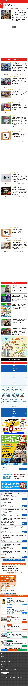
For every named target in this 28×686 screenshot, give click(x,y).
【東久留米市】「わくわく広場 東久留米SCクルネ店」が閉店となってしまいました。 (19, 93)
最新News (7, 8)
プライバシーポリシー (6, 666)
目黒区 (13, 394)
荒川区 (12, 389)
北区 (21, 389)
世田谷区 (8, 394)
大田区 (22, 394)
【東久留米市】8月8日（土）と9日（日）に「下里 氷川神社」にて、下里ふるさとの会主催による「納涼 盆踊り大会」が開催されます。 (19, 191)
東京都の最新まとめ (6, 387)
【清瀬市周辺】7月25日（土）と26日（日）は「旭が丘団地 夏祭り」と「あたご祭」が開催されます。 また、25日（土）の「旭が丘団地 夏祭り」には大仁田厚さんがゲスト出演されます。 (19, 122)
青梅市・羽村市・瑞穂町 (16, 404)
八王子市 (3, 404)
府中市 (3, 401)
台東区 (16, 389)
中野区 (16, 391)
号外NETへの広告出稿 (6, 661)
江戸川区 (13, 387)
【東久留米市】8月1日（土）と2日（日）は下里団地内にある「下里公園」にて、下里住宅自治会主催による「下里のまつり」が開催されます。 (19, 245)
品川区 (17, 394)
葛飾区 (22, 387)
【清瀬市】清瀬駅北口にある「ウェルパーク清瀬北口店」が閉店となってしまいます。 (19, 231)
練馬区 (12, 391)
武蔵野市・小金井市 (11, 396)
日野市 (23, 401)
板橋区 (7, 391)
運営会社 (3, 656)
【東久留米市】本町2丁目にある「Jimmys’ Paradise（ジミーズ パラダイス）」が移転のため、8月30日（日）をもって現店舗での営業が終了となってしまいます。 (19, 331)
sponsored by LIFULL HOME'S (21, 595)
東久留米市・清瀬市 (13, 399)
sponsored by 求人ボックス (22, 491)
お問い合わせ (4, 664)
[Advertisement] (14, 44)
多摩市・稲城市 (17, 401)
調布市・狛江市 (5, 399)
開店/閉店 (16, 8)
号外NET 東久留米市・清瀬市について (9, 669)
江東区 (18, 387)
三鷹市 (19, 396)
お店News (22, 8)
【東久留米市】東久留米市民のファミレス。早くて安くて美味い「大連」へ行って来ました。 (19, 321)
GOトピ (2, 8)
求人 (12, 8)
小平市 (20, 399)
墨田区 (3, 389)
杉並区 (21, 391)
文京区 (3, 391)
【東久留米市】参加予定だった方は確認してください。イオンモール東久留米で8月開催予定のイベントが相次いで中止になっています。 (19, 178)
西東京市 (3, 396)
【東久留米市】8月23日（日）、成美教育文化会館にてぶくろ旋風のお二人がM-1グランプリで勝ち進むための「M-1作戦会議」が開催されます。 (19, 297)
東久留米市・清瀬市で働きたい (9, 491)
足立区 (7, 389)
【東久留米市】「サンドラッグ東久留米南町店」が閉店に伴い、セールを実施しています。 (19, 135)
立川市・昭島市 (9, 401)
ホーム (3, 653)
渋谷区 (3, 394)
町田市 (8, 404)
